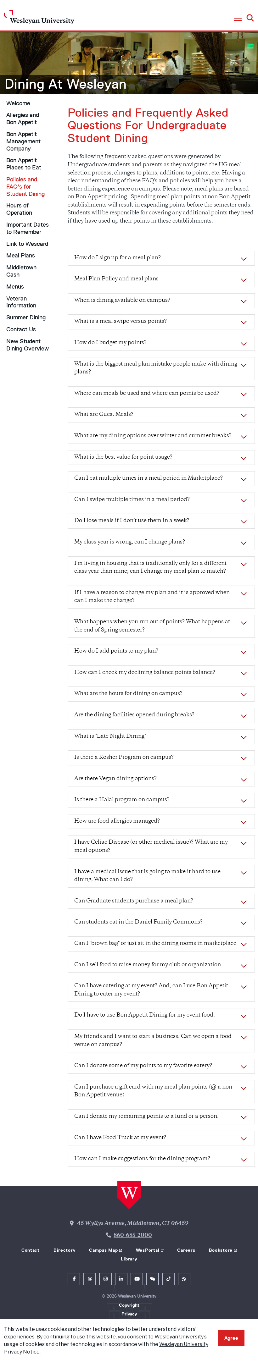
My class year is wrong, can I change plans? (129, 542)
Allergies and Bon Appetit (22, 119)
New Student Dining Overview (27, 345)
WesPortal (147, 1250)
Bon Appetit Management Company (23, 141)
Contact (30, 1250)
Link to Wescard (27, 243)
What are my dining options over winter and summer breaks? (153, 435)
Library (129, 1259)
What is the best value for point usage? (123, 457)
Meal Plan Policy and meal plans (116, 279)
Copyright (129, 1305)
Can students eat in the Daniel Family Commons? (138, 922)
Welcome (18, 103)
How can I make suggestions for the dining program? (142, 1158)
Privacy (129, 1314)
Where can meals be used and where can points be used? (146, 393)
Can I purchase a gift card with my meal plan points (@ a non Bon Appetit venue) (153, 1091)
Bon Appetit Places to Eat (23, 164)
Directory (64, 1250)
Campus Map (103, 1250)
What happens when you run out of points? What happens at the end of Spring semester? (152, 626)
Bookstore (220, 1250)
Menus (15, 286)
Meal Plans (20, 255)
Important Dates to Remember (27, 228)
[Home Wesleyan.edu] (39, 18)
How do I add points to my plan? (116, 651)
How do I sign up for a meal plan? (117, 258)
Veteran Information (21, 302)
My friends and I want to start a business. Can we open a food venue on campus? (153, 1040)
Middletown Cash (21, 271)
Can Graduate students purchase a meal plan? (133, 901)
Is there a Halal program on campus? (122, 799)
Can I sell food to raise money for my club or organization (147, 965)
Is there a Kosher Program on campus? (124, 757)
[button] (238, 18)
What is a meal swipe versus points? (120, 321)
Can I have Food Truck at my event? (120, 1137)
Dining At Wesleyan (66, 84)
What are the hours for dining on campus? (128, 693)
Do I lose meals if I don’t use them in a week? (131, 520)
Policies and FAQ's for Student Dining (25, 186)
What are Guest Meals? (103, 414)
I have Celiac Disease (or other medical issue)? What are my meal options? (151, 846)
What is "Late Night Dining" (110, 736)
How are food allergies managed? (117, 821)
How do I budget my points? (110, 342)
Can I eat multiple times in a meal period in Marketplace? (148, 478)
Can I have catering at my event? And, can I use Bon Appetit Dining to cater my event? (151, 990)
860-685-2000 (133, 1235)
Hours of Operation (19, 209)
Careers (186, 1250)
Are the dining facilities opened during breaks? (134, 715)
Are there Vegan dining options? (115, 778)
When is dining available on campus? (122, 300)
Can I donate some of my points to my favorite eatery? (143, 1065)
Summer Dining (26, 317)
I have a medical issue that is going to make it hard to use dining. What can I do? (147, 876)
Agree (231, 1338)
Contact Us (21, 329)
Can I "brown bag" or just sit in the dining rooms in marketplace (155, 943)
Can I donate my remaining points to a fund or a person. (146, 1116)
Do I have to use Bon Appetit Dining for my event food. (144, 1015)
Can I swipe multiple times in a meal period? (132, 499)
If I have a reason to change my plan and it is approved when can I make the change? (152, 597)
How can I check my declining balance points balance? (144, 672)
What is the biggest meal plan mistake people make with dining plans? (155, 368)
